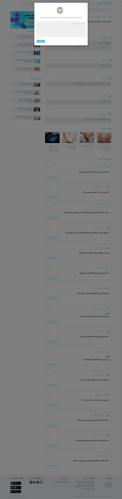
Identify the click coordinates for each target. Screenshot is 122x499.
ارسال (40, 41)
